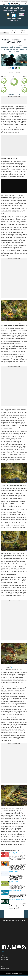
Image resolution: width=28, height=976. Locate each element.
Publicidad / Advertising (5, 957)
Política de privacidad (5, 959)
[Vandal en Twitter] (9, 946)
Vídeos (23, 32)
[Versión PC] (14, 15)
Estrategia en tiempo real (13, 10)
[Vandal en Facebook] (4, 946)
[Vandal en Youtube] (19, 946)
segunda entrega (21, 816)
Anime (10, 1)
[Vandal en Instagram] (14, 946)
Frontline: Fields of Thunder (14, 8)
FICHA (4, 30)
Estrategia (22, 10)
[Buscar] (23, 3)
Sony (2, 1)
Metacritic (13, 1)
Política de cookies (4, 962)
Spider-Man (18, 1)
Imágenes (13, 32)
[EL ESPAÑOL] (26, 3)
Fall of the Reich (15, 667)
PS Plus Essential (24, 1)
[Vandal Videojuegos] (14, 3)
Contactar (2, 955)
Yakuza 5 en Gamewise (5, 968)
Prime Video (6, 1)
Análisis (4, 32)
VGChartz (2, 966)
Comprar (21, 14)
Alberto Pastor (11, 70)
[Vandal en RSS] (24, 946)
